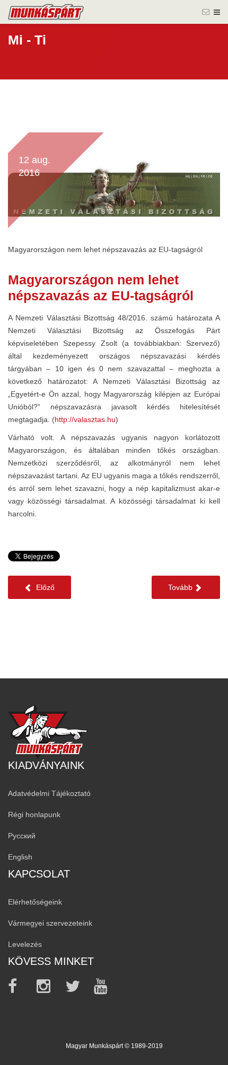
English (20, 857)
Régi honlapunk (34, 814)
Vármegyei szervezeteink (50, 923)
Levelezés (25, 944)
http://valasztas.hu (85, 419)
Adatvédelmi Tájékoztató (49, 793)
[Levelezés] (205, 11)
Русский (22, 835)
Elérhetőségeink (35, 902)
